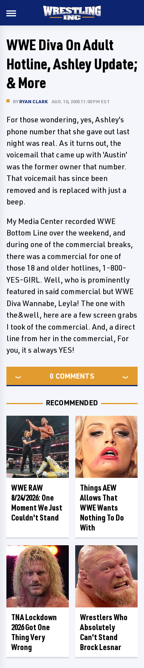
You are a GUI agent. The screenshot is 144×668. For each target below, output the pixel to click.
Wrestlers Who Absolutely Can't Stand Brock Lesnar (104, 632)
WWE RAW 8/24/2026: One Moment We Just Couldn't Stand (36, 503)
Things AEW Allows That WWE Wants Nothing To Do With (102, 507)
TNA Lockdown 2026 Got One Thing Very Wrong (34, 632)
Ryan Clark (33, 101)
